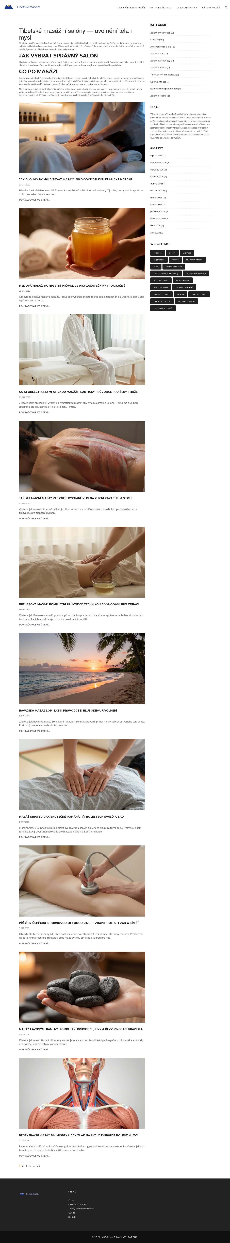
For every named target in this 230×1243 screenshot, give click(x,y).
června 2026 (158, 169)
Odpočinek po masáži (131, 7)
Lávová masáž (211, 7)
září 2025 (156, 232)
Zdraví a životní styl (162, 60)
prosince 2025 (159, 211)
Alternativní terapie (162, 46)
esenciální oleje (161, 287)
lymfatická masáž (184, 287)
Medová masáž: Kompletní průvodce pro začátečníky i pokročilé (72, 285)
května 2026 (158, 176)
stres (156, 266)
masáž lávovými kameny (166, 273)
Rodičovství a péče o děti (165, 88)
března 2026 (158, 190)
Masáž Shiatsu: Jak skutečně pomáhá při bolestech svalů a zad (71, 816)
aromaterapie (182, 280)
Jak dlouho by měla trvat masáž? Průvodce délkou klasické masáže (75, 179)
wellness (187, 252)
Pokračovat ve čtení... (34, 199)
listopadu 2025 (159, 218)
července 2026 (160, 162)
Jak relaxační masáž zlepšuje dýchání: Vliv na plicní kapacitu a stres (75, 498)
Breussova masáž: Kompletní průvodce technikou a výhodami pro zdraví (79, 604)
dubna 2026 (158, 183)
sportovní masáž (194, 259)
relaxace (157, 252)
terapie (180, 294)
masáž (175, 259)
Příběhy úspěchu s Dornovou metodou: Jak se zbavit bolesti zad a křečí (78, 923)
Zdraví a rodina (160, 95)
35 (38, 1165)
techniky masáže (186, 301)
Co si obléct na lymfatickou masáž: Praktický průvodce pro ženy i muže (78, 392)
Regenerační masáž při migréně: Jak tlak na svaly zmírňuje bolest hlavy (78, 1135)
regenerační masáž (163, 308)
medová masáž (199, 294)
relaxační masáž (161, 294)
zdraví (172, 252)
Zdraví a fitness (160, 67)
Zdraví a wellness (162, 32)
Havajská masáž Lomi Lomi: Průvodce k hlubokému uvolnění (68, 710)
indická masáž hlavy (196, 273)
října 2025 (157, 225)
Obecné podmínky (77, 1204)
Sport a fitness (159, 81)
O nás (71, 1200)
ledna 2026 (157, 204)
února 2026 (158, 197)
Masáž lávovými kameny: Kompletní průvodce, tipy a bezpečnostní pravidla (81, 1029)
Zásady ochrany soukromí (81, 1208)
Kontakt (72, 1217)
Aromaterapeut (187, 7)
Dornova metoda (162, 301)
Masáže (157, 39)
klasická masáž (161, 280)
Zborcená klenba (161, 7)
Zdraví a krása (159, 53)
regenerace (159, 259)
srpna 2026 (158, 155)
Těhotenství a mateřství (164, 74)
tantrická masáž (174, 266)
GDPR (71, 1212)
